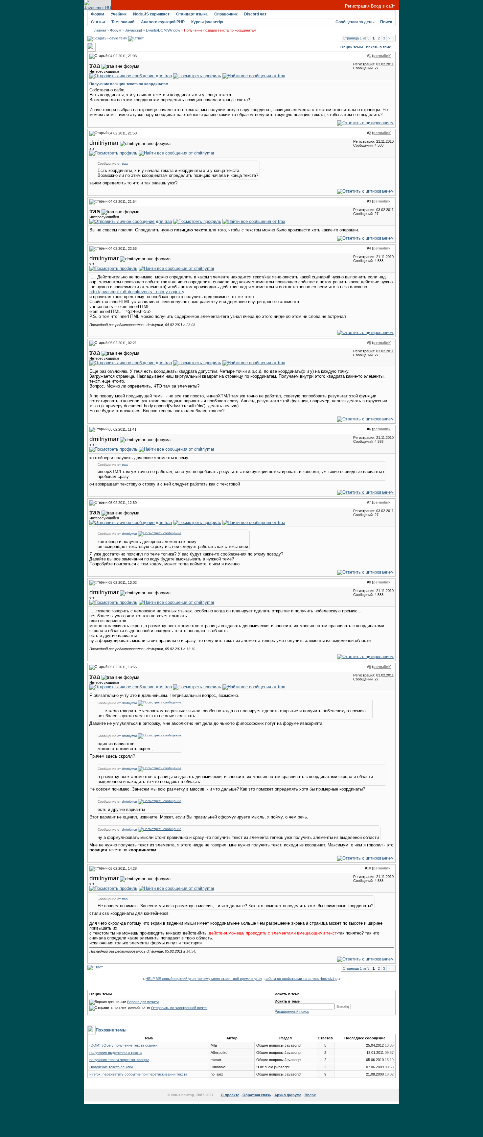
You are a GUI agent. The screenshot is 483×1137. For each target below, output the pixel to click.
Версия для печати (143, 1002)
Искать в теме (378, 47)
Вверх (310, 1095)
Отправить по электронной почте (179, 1008)
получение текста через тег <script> (119, 1060)
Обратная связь (256, 1095)
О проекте (230, 1095)
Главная (99, 30)
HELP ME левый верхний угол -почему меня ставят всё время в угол (204, 979)
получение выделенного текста (115, 1052)
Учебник (118, 14)
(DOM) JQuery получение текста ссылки (123, 1045)
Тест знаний (122, 22)
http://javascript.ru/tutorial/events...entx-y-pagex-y (136, 291)
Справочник (226, 14)
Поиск (386, 22)
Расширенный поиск (292, 1011)
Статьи (98, 22)
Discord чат (255, 14)
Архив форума (287, 1095)
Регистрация (357, 6)
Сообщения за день (354, 22)
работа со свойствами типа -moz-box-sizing (300, 979)
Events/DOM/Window (163, 30)
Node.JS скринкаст (151, 14)
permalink (381, 56)
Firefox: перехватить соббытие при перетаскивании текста (138, 1074)
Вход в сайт (383, 6)
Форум (97, 14)
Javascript (133, 30)
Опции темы (351, 47)
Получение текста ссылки (111, 1067)
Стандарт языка (192, 14)
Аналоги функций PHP (163, 22)
